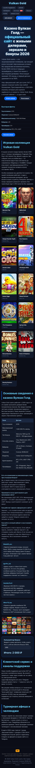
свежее (21, 7)
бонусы (29, 10)
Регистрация (25, 98)
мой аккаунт (8, 18)
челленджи (6, 10)
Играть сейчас (10, 98)
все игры (18, 10)
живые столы (15, 13)
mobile (5, 13)
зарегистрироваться (24, 18)
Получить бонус (8, 134)
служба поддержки (9, 7)
